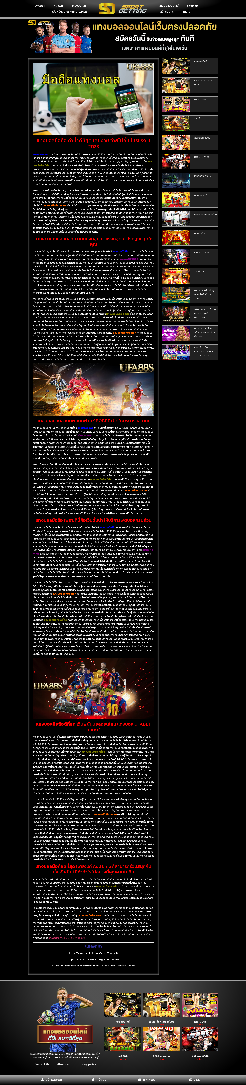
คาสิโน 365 (200, 99)
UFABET (40, 6)
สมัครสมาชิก (167, 12)
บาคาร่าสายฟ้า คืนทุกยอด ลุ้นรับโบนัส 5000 (204, 294)
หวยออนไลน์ (200, 61)
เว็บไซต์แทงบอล (202, 252)
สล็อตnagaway (202, 138)
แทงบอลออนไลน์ (169, 6)
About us (63, 1064)
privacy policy (87, 1064)
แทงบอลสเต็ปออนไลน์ (205, 214)
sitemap (192, 6)
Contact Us (41, 1064)
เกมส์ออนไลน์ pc (203, 176)
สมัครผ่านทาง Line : (60, 938)
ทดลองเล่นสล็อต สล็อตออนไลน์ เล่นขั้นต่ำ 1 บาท (205, 332)
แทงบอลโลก (78, 6)
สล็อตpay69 (201, 195)
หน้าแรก (58, 6)
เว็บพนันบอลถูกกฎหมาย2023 (69, 12)
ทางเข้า (187, 12)
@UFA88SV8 (78, 938)
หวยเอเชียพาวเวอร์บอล (161, 1022)
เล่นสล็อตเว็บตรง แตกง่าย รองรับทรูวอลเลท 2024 (204, 351)
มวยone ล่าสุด (202, 157)
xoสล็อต (198, 118)
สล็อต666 (199, 233)
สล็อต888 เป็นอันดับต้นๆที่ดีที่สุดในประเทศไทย (205, 313)
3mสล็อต (199, 271)
